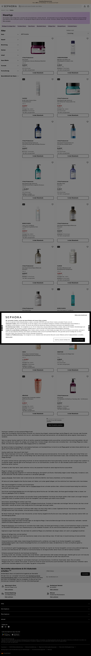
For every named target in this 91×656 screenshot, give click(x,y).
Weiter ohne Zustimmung (81, 315)
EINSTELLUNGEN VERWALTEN (62, 339)
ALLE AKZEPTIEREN (78, 339)
